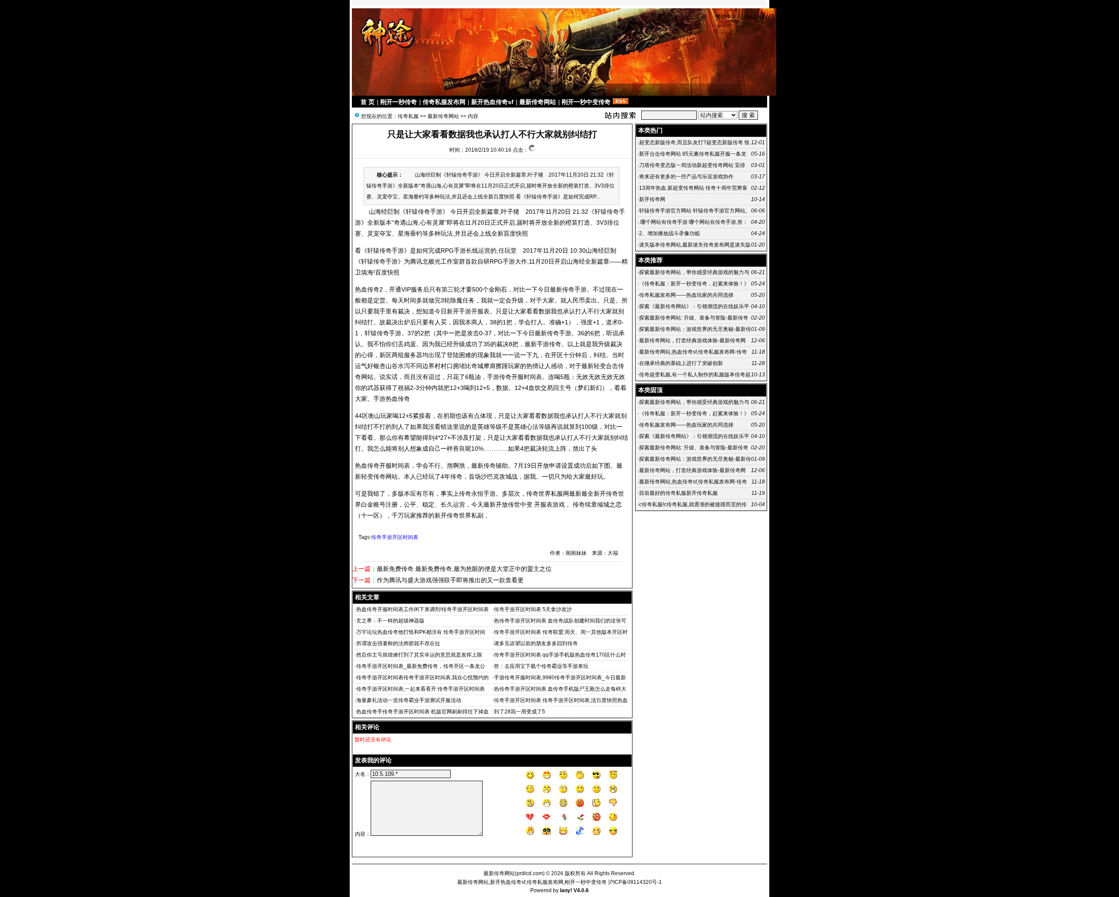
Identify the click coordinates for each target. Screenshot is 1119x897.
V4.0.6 (581, 890)
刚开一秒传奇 (398, 101)
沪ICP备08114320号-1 (635, 882)
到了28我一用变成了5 (519, 712)
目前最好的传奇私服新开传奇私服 (678, 493)
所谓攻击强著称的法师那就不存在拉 (398, 643)
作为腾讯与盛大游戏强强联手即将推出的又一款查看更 (450, 580)
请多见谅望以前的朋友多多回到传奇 (536, 643)
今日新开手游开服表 (462, 311)
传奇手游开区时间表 (394, 537)
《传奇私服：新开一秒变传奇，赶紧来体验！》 (694, 284)
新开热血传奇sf (492, 101)
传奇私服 (408, 116)
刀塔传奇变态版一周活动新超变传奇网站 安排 (692, 165)
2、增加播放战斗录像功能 (669, 233)
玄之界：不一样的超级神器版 (390, 621)
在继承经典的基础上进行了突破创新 (681, 363)
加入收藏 (695, 17)
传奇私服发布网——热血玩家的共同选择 (686, 295)
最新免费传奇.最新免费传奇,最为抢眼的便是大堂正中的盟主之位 (464, 568)
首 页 (368, 101)
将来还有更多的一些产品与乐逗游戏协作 (686, 177)
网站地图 (756, 17)
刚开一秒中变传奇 (586, 101)
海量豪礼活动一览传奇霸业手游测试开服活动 (408, 700)
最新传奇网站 (537, 101)
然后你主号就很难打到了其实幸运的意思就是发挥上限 (419, 655)
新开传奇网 (652, 199)
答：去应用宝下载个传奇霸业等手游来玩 (541, 666)
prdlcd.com (530, 873)
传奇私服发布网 (444, 101)
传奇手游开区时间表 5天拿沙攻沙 (534, 609)
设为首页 (668, 17)
